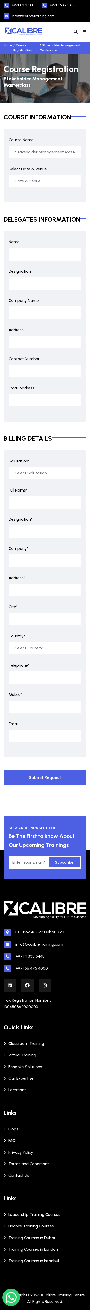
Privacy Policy (20, 1152)
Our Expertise (21, 1078)
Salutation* (19, 461)
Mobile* (15, 694)
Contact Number (24, 358)
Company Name (24, 300)
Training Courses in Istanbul (33, 1260)
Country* (17, 636)
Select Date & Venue (28, 169)
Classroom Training (26, 1043)
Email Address (21, 388)
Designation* (20, 519)
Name (14, 241)
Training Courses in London (33, 1249)
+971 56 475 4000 (64, 5)
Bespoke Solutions (25, 1066)
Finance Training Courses (31, 1226)
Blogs (13, 1129)
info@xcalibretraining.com (33, 16)
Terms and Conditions (29, 1163)
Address (16, 329)
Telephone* (19, 665)
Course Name (21, 139)
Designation (20, 271)
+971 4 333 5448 (24, 5)
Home (8, 45)
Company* (18, 548)
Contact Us (18, 1175)
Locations (17, 1089)
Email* (14, 723)
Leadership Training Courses (34, 1214)
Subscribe (64, 862)
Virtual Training (22, 1055)
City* (13, 606)
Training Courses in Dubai (31, 1237)
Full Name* (18, 490)
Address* (17, 577)
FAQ (12, 1140)
